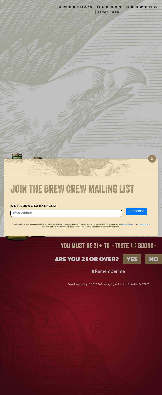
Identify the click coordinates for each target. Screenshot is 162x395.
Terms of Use (126, 224)
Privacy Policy (144, 224)
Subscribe (136, 211)
